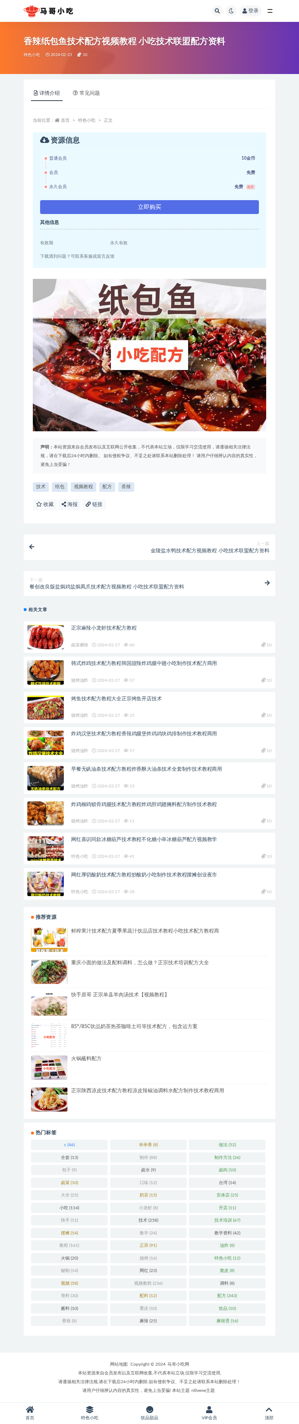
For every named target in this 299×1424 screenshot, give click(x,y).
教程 (69, 1245)
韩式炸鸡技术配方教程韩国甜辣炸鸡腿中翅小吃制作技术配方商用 (144, 663)
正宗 (148, 1245)
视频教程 (83, 487)
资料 (69, 1295)
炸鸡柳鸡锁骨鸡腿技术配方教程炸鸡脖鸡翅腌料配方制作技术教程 (144, 804)
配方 (107, 487)
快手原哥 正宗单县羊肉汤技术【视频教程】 (120, 994)
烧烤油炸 (79, 680)
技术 (41, 487)
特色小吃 (32, 55)
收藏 (48, 504)
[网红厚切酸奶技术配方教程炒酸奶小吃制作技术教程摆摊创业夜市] (45, 884)
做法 (227, 1145)
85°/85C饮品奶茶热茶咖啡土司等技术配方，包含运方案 (134, 1026)
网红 (148, 1270)
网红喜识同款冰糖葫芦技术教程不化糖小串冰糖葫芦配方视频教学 (144, 839)
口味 (148, 1182)
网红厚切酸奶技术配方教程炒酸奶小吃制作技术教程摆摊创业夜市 (144, 875)
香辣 (126, 487)
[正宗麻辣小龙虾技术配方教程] (45, 637)
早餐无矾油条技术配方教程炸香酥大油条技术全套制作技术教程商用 (146, 769)
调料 (227, 1283)
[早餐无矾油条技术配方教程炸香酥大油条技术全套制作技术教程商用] (45, 778)
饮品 (227, 1308)
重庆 (148, 1308)
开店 (227, 1208)
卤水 (148, 1170)
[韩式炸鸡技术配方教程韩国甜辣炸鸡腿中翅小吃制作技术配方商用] (45, 672)
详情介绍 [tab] (49, 93)
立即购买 (149, 207)
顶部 (269, 1418)
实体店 (227, 1195)
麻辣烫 (227, 1321)
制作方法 (227, 1157)
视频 (69, 1283)
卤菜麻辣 (79, 645)
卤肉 (227, 1170)
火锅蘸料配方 (86, 1058)
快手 (69, 1220)
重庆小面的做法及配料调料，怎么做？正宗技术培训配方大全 (140, 962)
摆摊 (69, 1233)
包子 (69, 1170)
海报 (72, 504)
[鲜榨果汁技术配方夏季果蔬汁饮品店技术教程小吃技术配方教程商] (49, 940)
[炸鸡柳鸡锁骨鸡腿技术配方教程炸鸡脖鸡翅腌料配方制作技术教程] (45, 813)
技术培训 (227, 1220)
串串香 (148, 1145)
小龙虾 (148, 1208)
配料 (148, 1295)
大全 (69, 1195)
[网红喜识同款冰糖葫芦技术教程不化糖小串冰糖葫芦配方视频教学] (45, 848)
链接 (96, 504)
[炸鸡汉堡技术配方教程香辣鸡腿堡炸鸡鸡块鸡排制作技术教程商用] (45, 743)
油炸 (227, 1245)
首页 (65, 120)
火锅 (69, 1258)
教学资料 (227, 1233)
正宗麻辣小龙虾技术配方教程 (103, 628)
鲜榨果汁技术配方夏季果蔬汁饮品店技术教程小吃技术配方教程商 (145, 931)
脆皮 (227, 1270)
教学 (148, 1233)
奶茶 (148, 1195)
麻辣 (148, 1321)
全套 (69, 1157)
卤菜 (69, 1182)
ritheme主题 (203, 1390)
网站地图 (119, 1364)
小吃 (69, 1208)
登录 (253, 10)
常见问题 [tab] (89, 93)
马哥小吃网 (178, 1364)
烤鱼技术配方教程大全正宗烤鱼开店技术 (116, 698)
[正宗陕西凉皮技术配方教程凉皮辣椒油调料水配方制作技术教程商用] (49, 1100)
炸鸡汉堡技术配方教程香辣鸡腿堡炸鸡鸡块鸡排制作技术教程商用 (144, 733)
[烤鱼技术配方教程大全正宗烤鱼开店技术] (45, 708)
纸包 (60, 487)
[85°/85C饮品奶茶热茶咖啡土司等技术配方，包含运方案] (49, 1037)
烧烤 (148, 1258)
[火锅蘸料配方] (49, 1068)
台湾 (227, 1182)
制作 (148, 1157)
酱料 (69, 1308)
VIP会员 (209, 1418)
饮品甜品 (149, 1418)
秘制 (69, 1270)
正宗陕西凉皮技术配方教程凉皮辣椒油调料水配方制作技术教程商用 (147, 1090)
